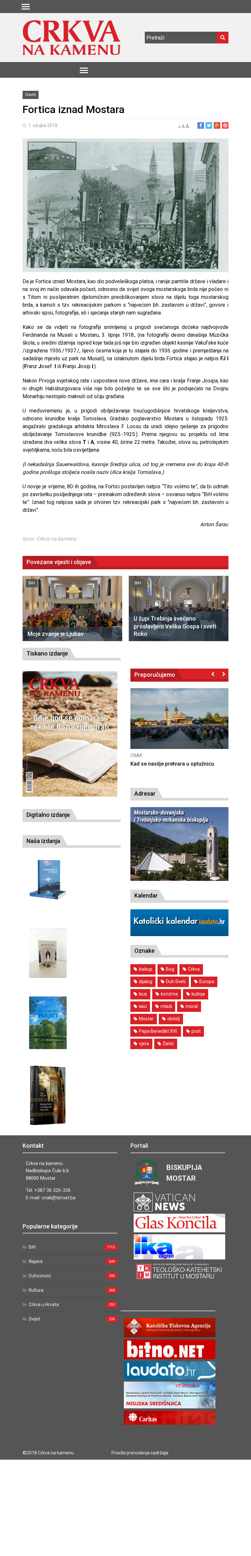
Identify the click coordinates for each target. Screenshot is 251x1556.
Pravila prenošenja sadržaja (139, 1452)
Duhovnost (40, 1275)
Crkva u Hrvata (44, 1304)
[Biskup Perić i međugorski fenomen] (48, 1095)
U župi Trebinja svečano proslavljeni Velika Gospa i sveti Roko (175, 626)
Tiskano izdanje (47, 653)
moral (192, 1006)
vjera (144, 1043)
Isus (143, 994)
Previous (213, 674)
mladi (166, 1006)
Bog (170, 969)
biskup (145, 969)
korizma (169, 994)
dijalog (145, 981)
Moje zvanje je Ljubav (55, 633)
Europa (206, 981)
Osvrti (30, 94)
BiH (31, 582)
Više (179, 725)
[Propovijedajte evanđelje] (48, 879)
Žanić (168, 1043)
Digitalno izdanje (48, 814)
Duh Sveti (176, 981)
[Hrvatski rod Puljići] (48, 1023)
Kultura (36, 1290)
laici (143, 1006)
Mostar (146, 1018)
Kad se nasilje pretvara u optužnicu (172, 764)
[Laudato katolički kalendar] (179, 934)
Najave (36, 1261)
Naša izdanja (43, 840)
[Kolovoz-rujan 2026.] (70, 734)
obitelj (173, 1018)
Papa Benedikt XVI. (158, 1031)
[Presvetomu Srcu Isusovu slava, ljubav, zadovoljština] (48, 953)
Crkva (194, 969)
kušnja (198, 994)
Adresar (145, 793)
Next (223, 674)
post (196, 1031)
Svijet (34, 1318)
